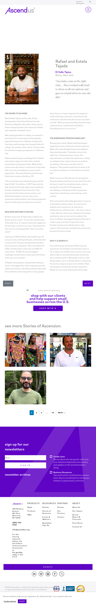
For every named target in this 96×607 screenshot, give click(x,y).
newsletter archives (17, 474)
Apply (29, 507)
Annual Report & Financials (76, 517)
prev (8, 283)
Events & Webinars (46, 518)
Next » (61, 413)
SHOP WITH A (48, 308)
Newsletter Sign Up (47, 524)
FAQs (29, 515)
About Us (76, 507)
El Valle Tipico (63, 72)
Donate (60, 507)
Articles (45, 507)
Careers (60, 517)
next (88, 283)
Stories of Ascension (46, 512)
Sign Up (25, 465)
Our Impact (77, 511)
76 (53, 413)
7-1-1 (14, 557)
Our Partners (61, 512)
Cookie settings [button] (10, 601)
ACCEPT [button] (22, 601)
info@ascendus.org (21, 529)
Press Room (77, 523)
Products (31, 511)
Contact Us (77, 527)
